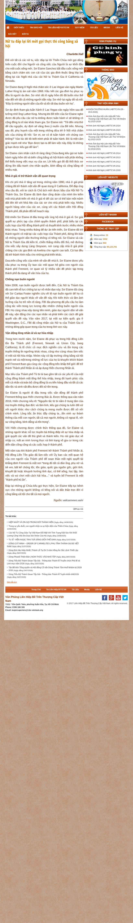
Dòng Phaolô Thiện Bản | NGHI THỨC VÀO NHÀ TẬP (42, 557)
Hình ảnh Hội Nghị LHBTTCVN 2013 (104, 157)
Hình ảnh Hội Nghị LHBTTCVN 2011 (104, 166)
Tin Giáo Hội (36, 27)
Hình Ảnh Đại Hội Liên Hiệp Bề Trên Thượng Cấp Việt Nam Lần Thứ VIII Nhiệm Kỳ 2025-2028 (107, 119)
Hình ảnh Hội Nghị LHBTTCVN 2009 (104, 170)
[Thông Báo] (106, 86)
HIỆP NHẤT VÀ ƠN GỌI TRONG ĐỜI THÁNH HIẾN (41, 522)
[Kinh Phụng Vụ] (106, 55)
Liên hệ (119, 27)
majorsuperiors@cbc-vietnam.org (27, 610)
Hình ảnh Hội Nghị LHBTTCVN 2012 (104, 162)
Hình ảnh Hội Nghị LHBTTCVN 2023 (104, 130)
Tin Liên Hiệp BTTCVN (58, 27)
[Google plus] (110, 601)
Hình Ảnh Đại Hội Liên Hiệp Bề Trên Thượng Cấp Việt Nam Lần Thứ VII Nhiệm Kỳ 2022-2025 (106, 137)
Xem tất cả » (12, 582)
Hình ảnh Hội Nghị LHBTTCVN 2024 (104, 126)
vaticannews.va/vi (73, 500)
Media (107, 27)
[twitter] (124, 601)
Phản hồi (79, 509)
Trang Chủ (8, 27)
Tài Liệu (94, 27)
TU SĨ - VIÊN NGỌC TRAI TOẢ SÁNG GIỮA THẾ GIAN (42, 539)
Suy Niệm (79, 27)
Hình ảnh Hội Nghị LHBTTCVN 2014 (104, 153)
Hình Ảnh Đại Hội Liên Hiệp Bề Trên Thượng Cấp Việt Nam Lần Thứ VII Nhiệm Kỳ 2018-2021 (106, 146)
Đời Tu (25, 34)
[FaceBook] (103, 601)
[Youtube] (117, 601)
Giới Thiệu (19, 27)
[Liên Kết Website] (106, 195)
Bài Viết (12, 34)
